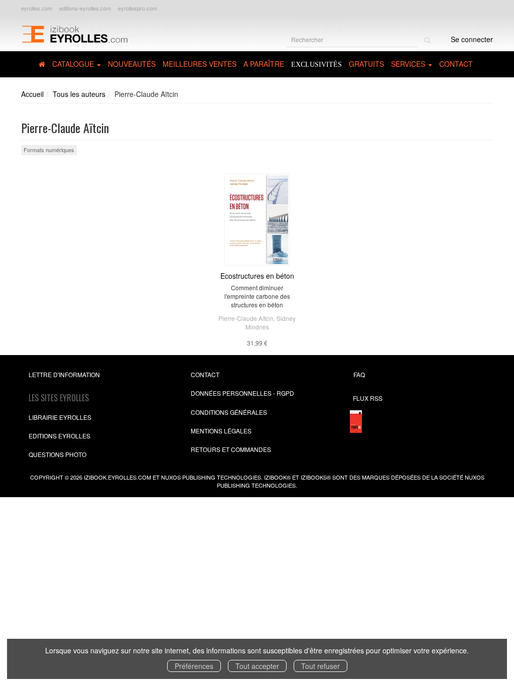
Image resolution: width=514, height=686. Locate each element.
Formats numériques (49, 150)
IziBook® (277, 477)
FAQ (359, 374)
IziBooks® (316, 477)
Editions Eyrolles (59, 435)
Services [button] (409, 64)
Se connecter (472, 39)
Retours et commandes (231, 449)
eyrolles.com (36, 8)
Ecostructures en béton (257, 276)
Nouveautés (132, 64)
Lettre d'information (64, 374)
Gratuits (366, 64)
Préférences (194, 666)
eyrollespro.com (137, 8)
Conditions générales (229, 412)
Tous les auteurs (79, 94)
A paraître (263, 64)
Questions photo (57, 454)
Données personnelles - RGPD (242, 393)
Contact (456, 64)
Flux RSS (367, 398)
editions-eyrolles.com (85, 8)
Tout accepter (257, 666)
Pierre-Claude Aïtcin (246, 318)
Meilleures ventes (199, 64)
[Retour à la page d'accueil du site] (74, 33)
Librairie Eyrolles (60, 417)
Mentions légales (221, 430)
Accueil (32, 94)
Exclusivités (316, 64)
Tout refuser (320, 666)
